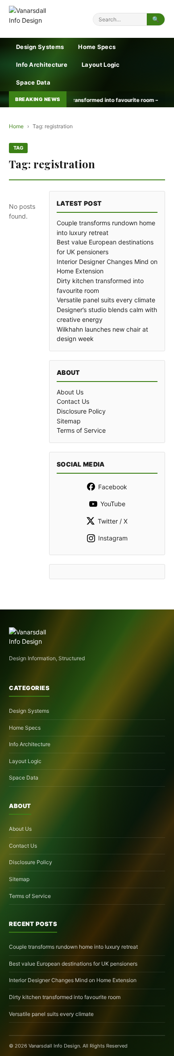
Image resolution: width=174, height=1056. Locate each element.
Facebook (112, 487)
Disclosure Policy (81, 411)
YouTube (112, 504)
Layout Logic (101, 64)
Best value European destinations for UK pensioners (73, 963)
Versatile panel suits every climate (106, 300)
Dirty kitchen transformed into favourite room (64, 997)
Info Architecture (41, 64)
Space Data (33, 82)
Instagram (113, 538)
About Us (70, 392)
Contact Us (73, 401)
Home (16, 126)
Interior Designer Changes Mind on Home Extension (73, 980)
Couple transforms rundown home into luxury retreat (73, 946)
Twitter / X (113, 521)
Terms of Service (81, 430)
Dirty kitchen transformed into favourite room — (75, 100)
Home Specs (97, 46)
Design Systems (40, 46)
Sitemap (69, 421)
